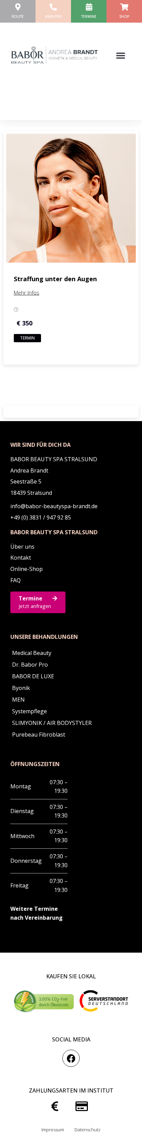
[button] (120, 55)
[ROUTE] (17, 7)
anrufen (53, 16)
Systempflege (29, 711)
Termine (89, 16)
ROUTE (18, 16)
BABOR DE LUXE (33, 676)
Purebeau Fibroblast (38, 734)
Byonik (21, 688)
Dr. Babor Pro (30, 664)
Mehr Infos (26, 292)
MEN (18, 699)
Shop (124, 16)
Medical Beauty (31, 653)
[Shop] (124, 7)
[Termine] (88, 7)
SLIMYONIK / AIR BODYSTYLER (52, 723)
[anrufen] (53, 7)
